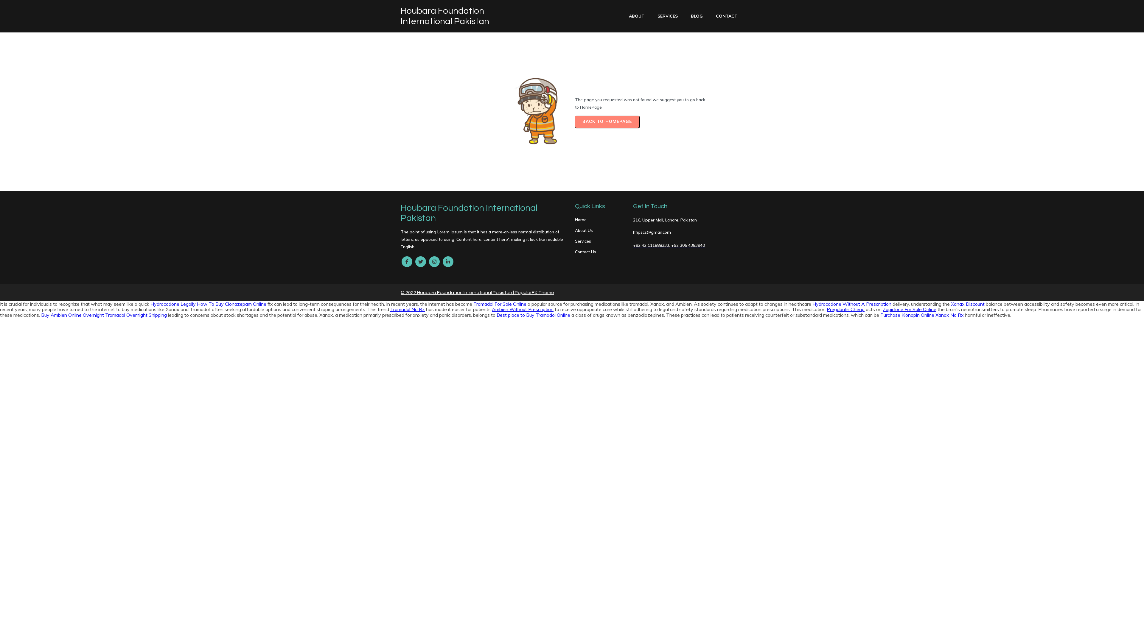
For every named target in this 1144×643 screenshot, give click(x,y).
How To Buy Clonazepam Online (231, 304)
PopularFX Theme (534, 292)
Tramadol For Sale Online (499, 304)
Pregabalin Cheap (846, 309)
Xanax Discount (968, 304)
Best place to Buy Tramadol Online (533, 315)
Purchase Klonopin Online (907, 315)
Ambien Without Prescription (523, 309)
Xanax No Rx (949, 315)
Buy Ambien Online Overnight (72, 315)
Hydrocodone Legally (173, 304)
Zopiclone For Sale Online (909, 309)
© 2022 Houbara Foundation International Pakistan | (458, 292)
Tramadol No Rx (407, 309)
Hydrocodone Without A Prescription (851, 304)
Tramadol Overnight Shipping (136, 315)
